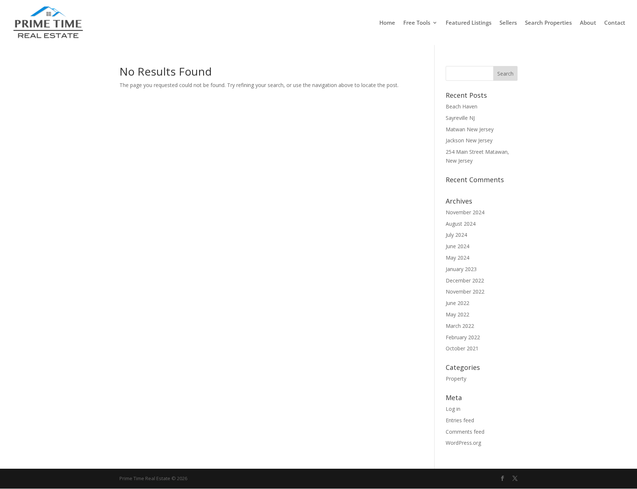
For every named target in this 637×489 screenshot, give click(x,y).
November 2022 (465, 291)
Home (387, 23)
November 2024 (465, 212)
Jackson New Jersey (469, 140)
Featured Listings (468, 23)
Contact (614, 23)
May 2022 (457, 314)
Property (456, 378)
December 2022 (465, 280)
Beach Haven (461, 106)
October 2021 (462, 348)
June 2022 (457, 302)
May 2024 (457, 257)
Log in (453, 408)
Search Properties (548, 23)
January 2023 (461, 269)
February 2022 (463, 337)
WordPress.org (463, 442)
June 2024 (457, 246)
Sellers (508, 23)
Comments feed (465, 431)
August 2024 (461, 223)
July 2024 (456, 234)
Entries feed (460, 420)
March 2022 (460, 325)
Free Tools (416, 23)
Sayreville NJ (460, 117)
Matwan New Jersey (470, 129)
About (588, 23)
